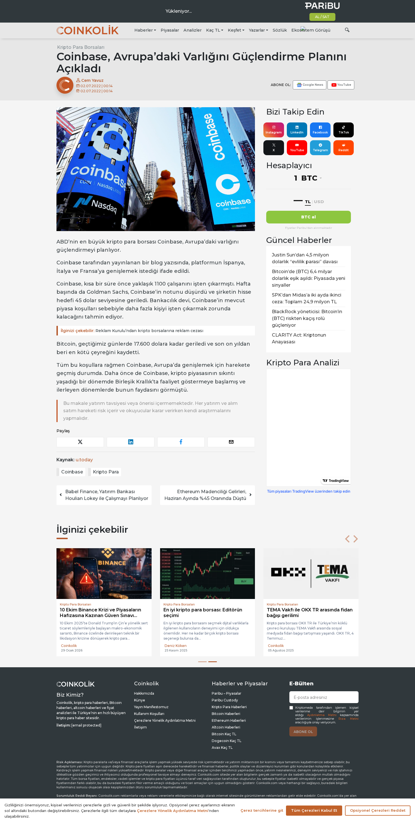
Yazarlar (257, 30)
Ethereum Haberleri (229, 720)
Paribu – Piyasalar (226, 693)
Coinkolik (69, 646)
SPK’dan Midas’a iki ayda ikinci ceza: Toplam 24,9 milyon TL (306, 298)
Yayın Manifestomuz (151, 707)
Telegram (320, 150)
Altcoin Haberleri (226, 727)
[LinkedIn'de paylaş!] (130, 442)
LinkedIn (296, 132)
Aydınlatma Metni (322, 715)
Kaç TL (213, 30)
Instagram (274, 132)
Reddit (343, 150)
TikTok (343, 132)
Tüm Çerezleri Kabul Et (314, 810)
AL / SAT (322, 17)
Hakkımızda (144, 693)
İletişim (140, 727)
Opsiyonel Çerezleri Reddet (377, 810)
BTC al (308, 217)
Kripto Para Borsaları (80, 47)
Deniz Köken (176, 646)
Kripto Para (106, 472)
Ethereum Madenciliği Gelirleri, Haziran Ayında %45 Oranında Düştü (205, 495)
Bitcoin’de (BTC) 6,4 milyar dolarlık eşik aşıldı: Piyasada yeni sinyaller (308, 278)
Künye (139, 700)
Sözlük (280, 30)
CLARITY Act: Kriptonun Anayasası (299, 338)
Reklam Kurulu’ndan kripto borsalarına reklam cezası (132, 330)
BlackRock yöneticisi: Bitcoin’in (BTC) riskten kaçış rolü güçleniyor (307, 318)
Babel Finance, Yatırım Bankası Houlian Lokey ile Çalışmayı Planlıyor (106, 495)
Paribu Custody (225, 700)
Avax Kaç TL (222, 747)
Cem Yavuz (92, 80)
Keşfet (234, 30)
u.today (84, 459)
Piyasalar (170, 30)
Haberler (143, 30)
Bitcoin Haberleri (226, 714)
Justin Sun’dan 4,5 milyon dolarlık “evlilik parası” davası (305, 258)
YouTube (297, 150)
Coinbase (72, 472)
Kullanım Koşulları (149, 714)
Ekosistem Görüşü (310, 30)
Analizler (193, 30)
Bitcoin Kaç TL (224, 734)
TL (308, 201)
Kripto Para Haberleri (229, 707)
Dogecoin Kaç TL (226, 741)
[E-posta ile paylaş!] (231, 442)
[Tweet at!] (80, 442)
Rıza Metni (348, 719)
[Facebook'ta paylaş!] (181, 442)
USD (319, 201)
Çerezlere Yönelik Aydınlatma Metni (165, 720)
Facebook (320, 132)
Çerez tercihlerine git (262, 810)
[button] (347, 539)
